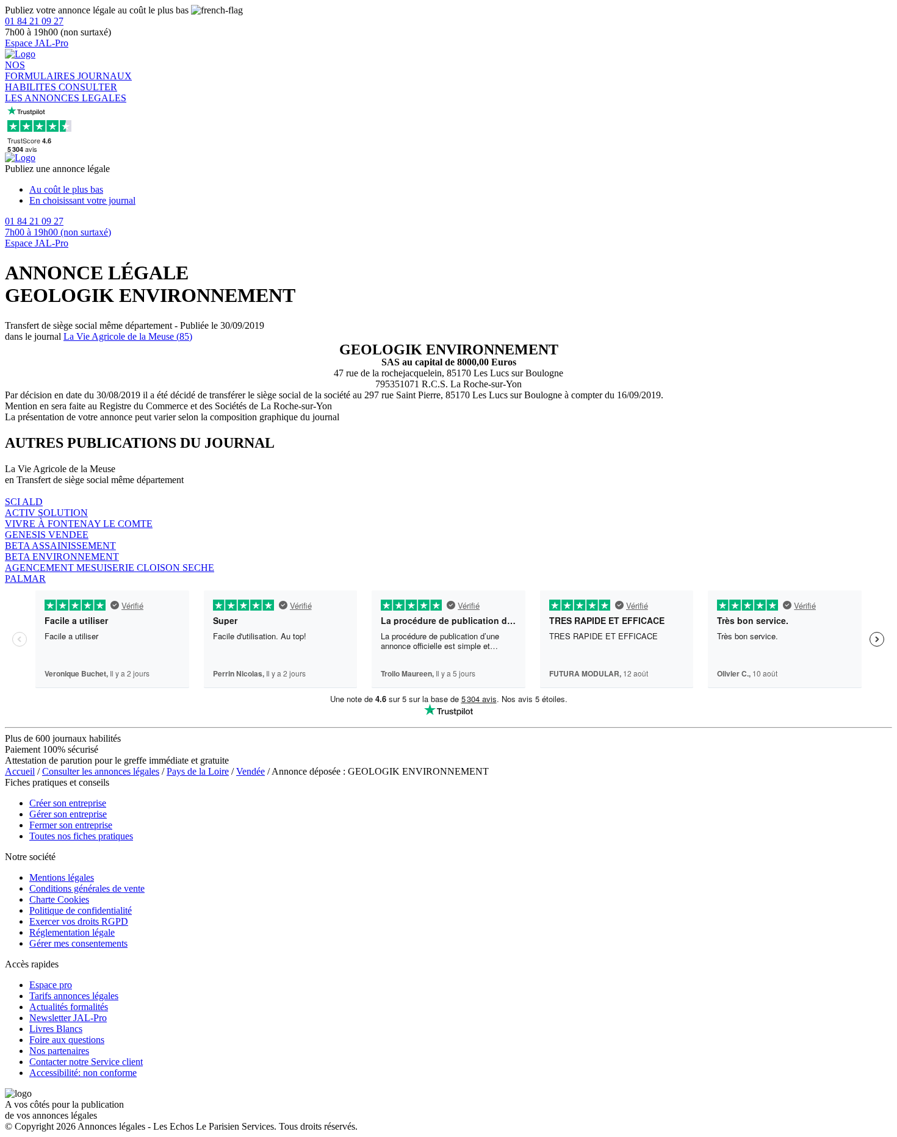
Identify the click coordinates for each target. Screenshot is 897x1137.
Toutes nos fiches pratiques (81, 836)
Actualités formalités (68, 1007)
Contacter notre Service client (86, 1061)
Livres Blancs (55, 1029)
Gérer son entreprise (68, 814)
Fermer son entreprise (70, 825)
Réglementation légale (72, 932)
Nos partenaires (59, 1051)
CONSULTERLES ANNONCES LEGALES (65, 92)
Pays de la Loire (198, 771)
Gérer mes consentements (78, 943)
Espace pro (50, 985)
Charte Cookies (59, 899)
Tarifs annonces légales (73, 996)
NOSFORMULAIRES (41, 70)
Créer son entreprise (67, 803)
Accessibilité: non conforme (83, 1072)
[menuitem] (460, 189)
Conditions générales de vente (87, 888)
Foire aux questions (66, 1040)
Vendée (250, 771)
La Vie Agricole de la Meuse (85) (127, 336)
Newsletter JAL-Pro (68, 1018)
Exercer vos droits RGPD (78, 921)
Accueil (20, 771)
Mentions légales (61, 877)
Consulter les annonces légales (100, 771)
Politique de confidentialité (80, 910)
